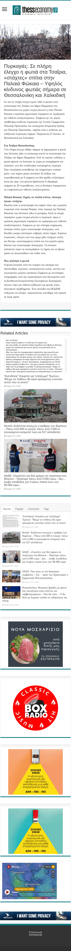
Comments (33, 509)
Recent (7, 509)
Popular (19, 509)
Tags (46, 509)
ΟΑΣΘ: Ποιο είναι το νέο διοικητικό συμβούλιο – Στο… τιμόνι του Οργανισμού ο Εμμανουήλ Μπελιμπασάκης (45, 574)
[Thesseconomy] (35, 9)
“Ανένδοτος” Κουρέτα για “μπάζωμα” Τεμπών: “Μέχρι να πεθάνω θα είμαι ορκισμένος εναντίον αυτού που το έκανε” (33, 379)
